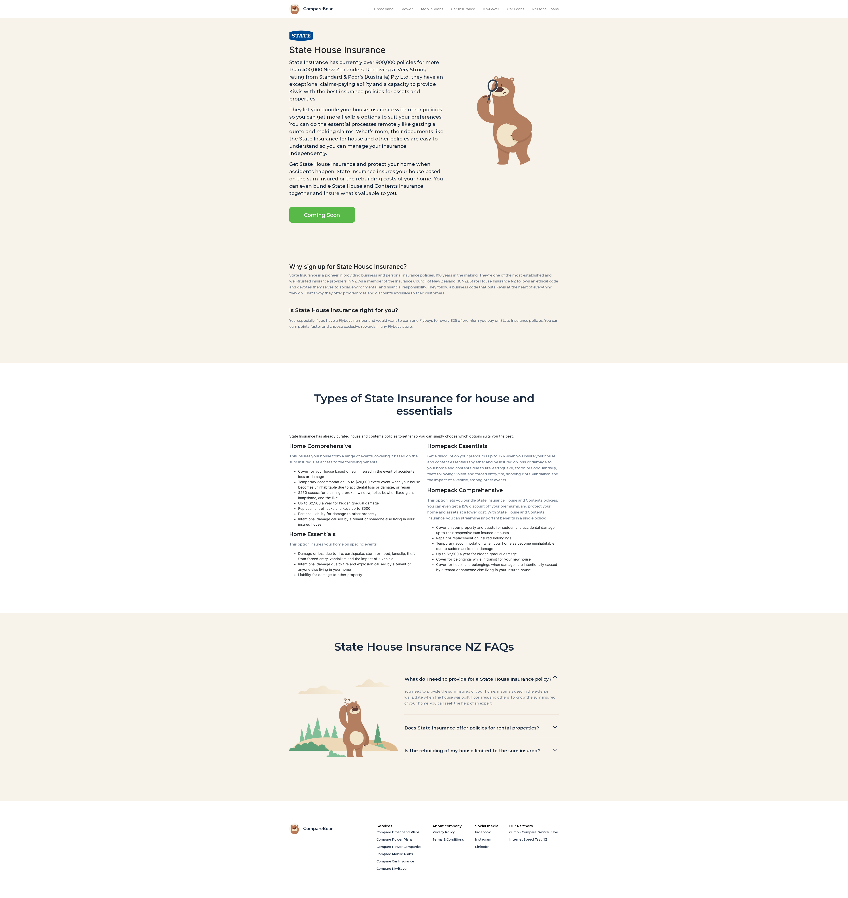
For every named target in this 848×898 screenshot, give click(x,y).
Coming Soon (322, 215)
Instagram (483, 839)
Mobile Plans (432, 9)
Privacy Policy (443, 832)
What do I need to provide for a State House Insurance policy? (478, 679)
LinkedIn (482, 847)
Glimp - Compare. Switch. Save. (534, 832)
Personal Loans (545, 9)
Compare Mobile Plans (395, 854)
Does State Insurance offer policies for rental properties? (472, 728)
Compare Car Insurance (395, 861)
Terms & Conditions (448, 839)
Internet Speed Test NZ (528, 839)
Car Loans (515, 9)
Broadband (385, 9)
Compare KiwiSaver (392, 869)
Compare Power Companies (399, 847)
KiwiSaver (491, 9)
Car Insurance (463, 9)
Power (407, 9)
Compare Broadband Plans (398, 832)
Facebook (483, 832)
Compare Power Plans (395, 839)
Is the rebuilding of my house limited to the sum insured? (472, 750)
